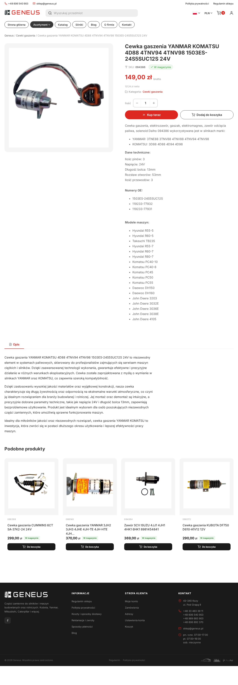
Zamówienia (132, 607)
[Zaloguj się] (231, 13)
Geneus (9, 35)
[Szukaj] (50, 13)
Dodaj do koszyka (209, 115)
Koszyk (129, 626)
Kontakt (126, 24)
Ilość (128, 103)
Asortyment (40, 24)
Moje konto (131, 601)
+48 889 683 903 (193, 618)
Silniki (79, 24)
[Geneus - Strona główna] (22, 13)
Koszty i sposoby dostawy (87, 613)
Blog (94, 24)
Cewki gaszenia (25, 35)
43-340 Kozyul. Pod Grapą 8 (192, 602)
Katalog (63, 24)
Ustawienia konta (135, 620)
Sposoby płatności (82, 626)
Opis (16, 344)
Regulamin (114, 660)
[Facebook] (7, 620)
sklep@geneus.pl (46, 3)
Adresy (129, 613)
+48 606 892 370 (193, 622)
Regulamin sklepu (223, 3)
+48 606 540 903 (18, 3)
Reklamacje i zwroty (83, 620)
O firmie (109, 24)
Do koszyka (34, 546)
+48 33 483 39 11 (193, 610)
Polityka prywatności (197, 3)
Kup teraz (154, 115)
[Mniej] (137, 103)
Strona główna (16, 24)
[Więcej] (153, 103)
